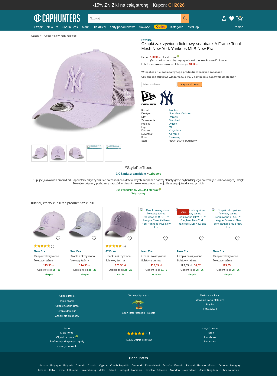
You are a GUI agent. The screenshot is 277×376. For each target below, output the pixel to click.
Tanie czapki (67, 300)
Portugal (124, 369)
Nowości (145, 27)
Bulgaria (68, 365)
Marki (85, 27)
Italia (52, 369)
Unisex (173, 123)
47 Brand (111, 251)
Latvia (61, 369)
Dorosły (173, 116)
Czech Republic (119, 365)
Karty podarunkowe (122, 27)
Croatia (92, 365)
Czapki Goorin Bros (67, 305)
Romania (136, 369)
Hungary (235, 365)
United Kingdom (208, 369)
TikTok (210, 332)
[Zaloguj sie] (224, 18)
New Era (52, 27)
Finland (190, 365)
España (167, 365)
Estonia (178, 365)
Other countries (229, 369)
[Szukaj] (185, 18)
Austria (43, 365)
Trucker (46, 35)
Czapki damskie (66, 310)
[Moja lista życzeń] (231, 18)
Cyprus (103, 365)
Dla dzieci (99, 27)
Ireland (42, 369)
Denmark (137, 365)
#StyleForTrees (65, 337)
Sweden (175, 369)
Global (212, 365)
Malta (102, 369)
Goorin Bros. (70, 27)
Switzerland (189, 369)
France (201, 365)
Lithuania (72, 369)
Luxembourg (88, 369)
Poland (112, 369)
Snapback (175, 120)
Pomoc (238, 27)
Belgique (55, 365)
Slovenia (162, 369)
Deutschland (152, 365)
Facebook (210, 337)
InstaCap (193, 27)
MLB (171, 127)
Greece (223, 365)
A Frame (174, 133)
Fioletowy (174, 137)
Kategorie (176, 27)
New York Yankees (65, 35)
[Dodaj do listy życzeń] (58, 238)
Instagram (210, 341)
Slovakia (150, 369)
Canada (80, 365)
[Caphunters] (67, 17)
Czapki (38, 27)
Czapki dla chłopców (67, 315)
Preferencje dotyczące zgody (67, 341)
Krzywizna (175, 130)
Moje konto (66, 332)
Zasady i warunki (67, 345)
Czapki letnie (67, 295)
